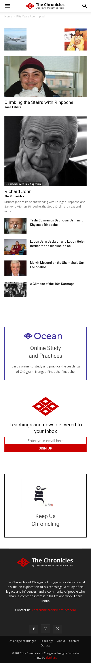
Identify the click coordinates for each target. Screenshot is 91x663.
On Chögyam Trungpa (22, 641)
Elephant (51, 657)
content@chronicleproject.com (54, 610)
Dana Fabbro (12, 107)
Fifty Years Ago (25, 16)
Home (8, 16)
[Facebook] (33, 629)
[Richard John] (45, 151)
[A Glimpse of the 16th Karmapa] (15, 289)
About (61, 641)
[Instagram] (45, 628)
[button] (7, 6)
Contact (74, 641)
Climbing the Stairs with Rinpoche (38, 102)
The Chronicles (14, 196)
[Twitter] (57, 629)
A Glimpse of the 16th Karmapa (52, 284)
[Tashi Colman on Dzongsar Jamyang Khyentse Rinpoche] (15, 226)
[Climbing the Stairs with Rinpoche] (45, 76)
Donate (45, 645)
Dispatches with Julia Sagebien (23, 183)
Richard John (17, 191)
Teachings (46, 641)
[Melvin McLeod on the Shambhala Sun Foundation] (15, 268)
